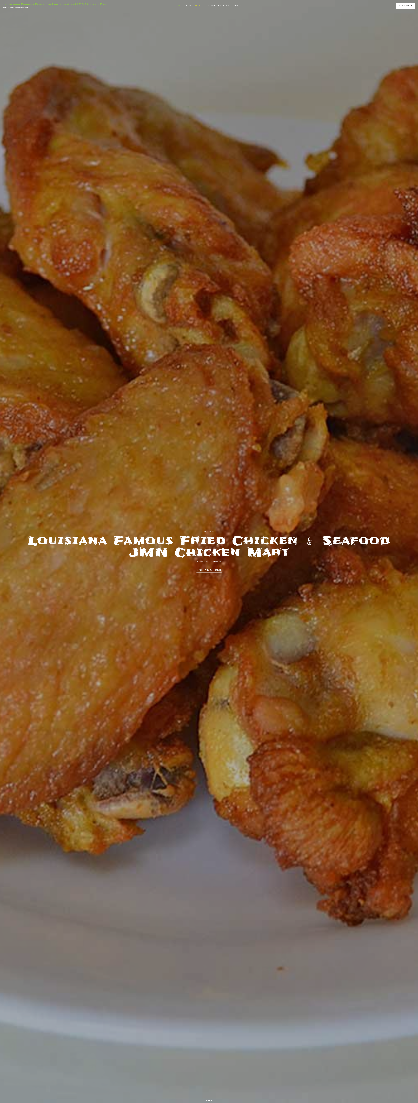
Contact (237, 6)
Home (178, 6)
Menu (198, 6)
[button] (206, 1100)
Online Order (405, 6)
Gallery (223, 6)
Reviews (210, 6)
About (188, 6)
